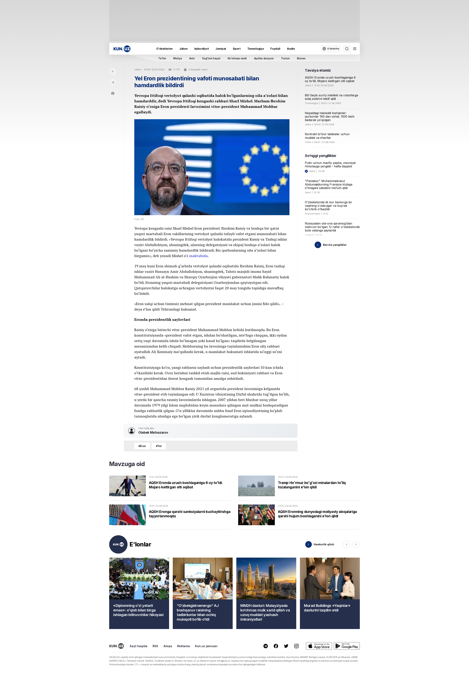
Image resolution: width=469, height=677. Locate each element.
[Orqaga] (113, 71)
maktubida (198, 255)
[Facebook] (113, 93)
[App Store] (319, 646)
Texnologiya (255, 48)
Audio (291, 48)
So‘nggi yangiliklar (320, 155)
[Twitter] (286, 646)
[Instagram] (296, 646)
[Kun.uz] (122, 48)
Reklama (183, 646)
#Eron (142, 446)
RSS (155, 646)
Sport (237, 48)
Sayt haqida (138, 646)
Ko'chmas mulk (237, 58)
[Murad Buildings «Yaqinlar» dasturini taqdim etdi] (330, 593)
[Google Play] (347, 646)
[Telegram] (113, 82)
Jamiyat (220, 48)
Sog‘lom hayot (312, 213)
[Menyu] (354, 49)
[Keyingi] (356, 544)
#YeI (158, 446)
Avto (192, 58)
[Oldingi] (346, 544)
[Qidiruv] (347, 49)
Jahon (183, 48)
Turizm (285, 58)
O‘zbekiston (164, 48)
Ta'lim (162, 58)
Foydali (275, 48)
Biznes (301, 58)
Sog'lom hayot (211, 58)
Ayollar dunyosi (264, 58)
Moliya (177, 58)
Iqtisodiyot (201, 48)
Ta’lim (308, 142)
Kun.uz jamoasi (206, 646)
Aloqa (167, 646)
